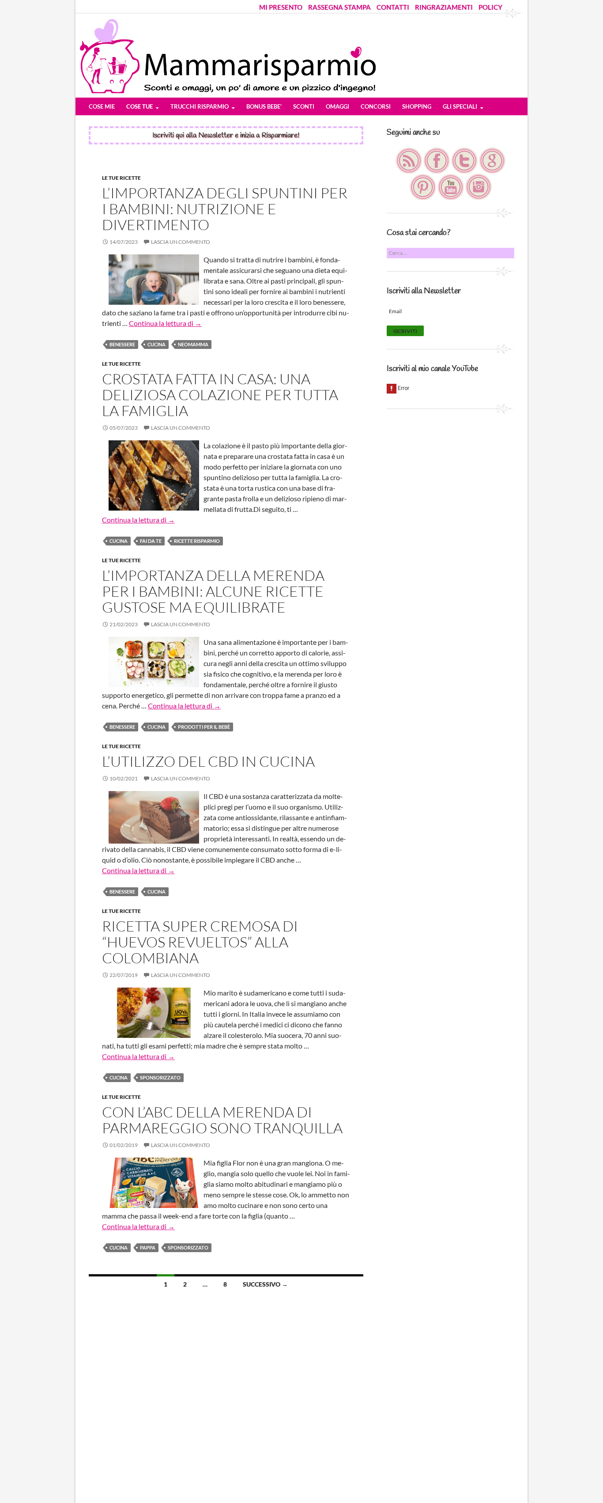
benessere (122, 344)
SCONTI (303, 106)
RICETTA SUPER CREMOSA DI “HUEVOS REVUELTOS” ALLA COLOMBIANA (200, 942)
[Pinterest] (423, 186)
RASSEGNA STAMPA (339, 7)
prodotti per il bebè (204, 727)
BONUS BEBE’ (264, 106)
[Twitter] (465, 159)
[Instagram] (478, 186)
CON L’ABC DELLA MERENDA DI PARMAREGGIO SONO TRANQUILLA (222, 1120)
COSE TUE (139, 106)
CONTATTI (393, 7)
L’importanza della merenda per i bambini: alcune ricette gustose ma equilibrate (213, 591)
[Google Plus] (492, 159)
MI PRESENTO (280, 7)
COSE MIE (102, 106)
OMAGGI (337, 106)
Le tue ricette (121, 177)
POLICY (490, 7)
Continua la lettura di (165, 323)
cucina (156, 344)
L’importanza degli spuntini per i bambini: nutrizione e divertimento (224, 209)
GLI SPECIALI (460, 106)
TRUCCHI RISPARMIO (199, 106)
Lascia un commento (180, 242)
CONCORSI (376, 106)
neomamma (193, 344)
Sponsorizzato (160, 1077)
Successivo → (265, 1284)
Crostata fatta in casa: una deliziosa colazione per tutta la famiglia (220, 395)
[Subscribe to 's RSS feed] (409, 159)
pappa (147, 1247)
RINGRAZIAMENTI (444, 7)
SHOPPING (416, 106)
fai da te (151, 541)
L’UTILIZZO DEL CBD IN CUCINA (208, 761)
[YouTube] (451, 186)
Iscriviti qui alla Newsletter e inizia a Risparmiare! (225, 135)
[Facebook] (437, 159)
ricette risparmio (197, 541)
